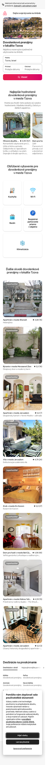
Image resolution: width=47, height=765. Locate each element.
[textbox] (13, 69)
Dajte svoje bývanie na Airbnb (27, 13)
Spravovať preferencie (22, 748)
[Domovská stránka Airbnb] (5, 13)
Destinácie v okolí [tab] (10, 667)
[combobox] (22, 60)
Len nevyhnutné (22, 742)
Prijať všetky (23, 735)
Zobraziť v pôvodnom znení (25, 6)
